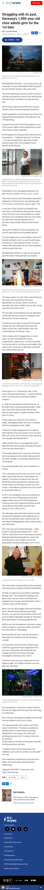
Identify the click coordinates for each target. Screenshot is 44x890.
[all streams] (41, 887)
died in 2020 (34, 543)
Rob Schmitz (12, 31)
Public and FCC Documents (12, 842)
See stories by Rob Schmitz (23, 803)
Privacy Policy (8, 846)
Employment (8, 838)
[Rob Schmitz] (6, 795)
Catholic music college (29, 194)
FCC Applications (9, 855)
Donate (37, 3)
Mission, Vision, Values (11, 868)
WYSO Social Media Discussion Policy (16, 864)
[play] (3, 887)
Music (23, 777)
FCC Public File (8, 851)
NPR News (12, 777)
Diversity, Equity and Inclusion (13, 860)
